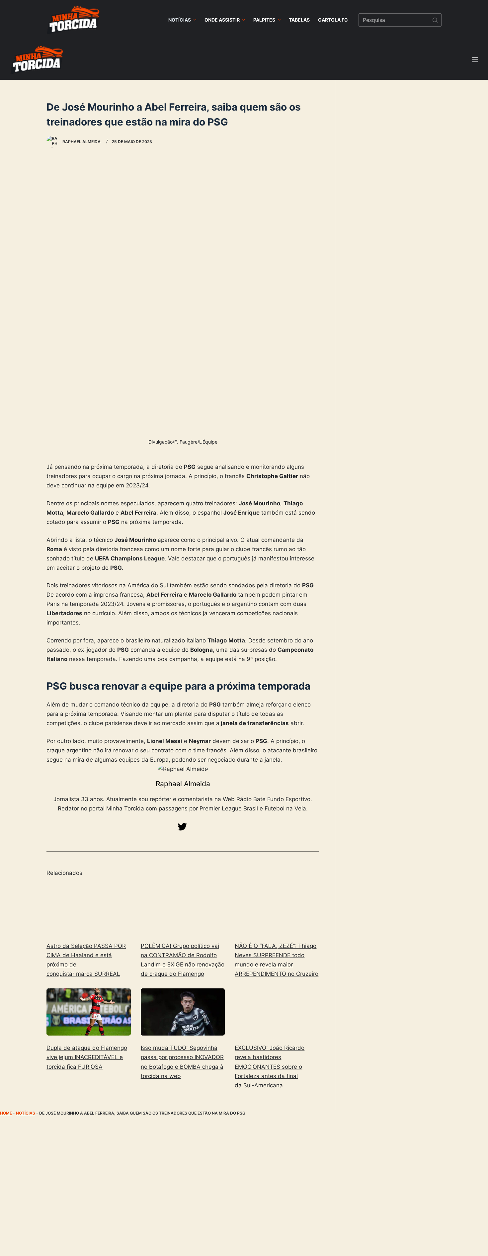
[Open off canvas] (475, 60)
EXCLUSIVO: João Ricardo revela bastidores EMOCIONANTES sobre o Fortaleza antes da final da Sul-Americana (269, 1066)
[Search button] (435, 20)
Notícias (25, 1113)
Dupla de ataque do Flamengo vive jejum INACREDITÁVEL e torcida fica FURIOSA (86, 1057)
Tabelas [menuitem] (299, 20)
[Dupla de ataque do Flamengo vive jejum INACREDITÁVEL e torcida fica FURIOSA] (88, 1012)
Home (6, 1113)
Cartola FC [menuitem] (333, 20)
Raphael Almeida (183, 784)
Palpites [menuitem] (264, 20)
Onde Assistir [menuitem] (222, 20)
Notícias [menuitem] (179, 20)
